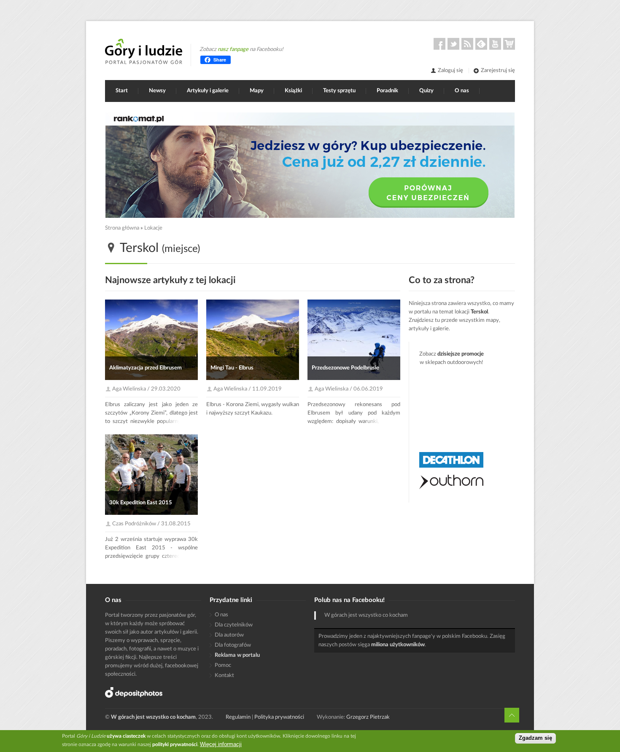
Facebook (439, 44)
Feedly (481, 44)
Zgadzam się (535, 738)
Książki (293, 91)
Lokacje (153, 228)
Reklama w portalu (237, 655)
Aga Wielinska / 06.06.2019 (349, 389)
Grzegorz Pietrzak (368, 717)
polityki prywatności (174, 744)
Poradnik (387, 91)
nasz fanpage (233, 49)
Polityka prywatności (279, 717)
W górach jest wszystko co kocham (366, 615)
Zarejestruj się (498, 70)
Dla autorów (229, 635)
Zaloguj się (450, 70)
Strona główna (122, 228)
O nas (462, 91)
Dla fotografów (233, 645)
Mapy (257, 91)
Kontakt (224, 675)
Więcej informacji (221, 744)
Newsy (157, 91)
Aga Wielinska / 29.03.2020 (146, 389)
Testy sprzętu (339, 91)
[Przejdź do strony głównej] (143, 51)
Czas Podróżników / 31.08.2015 (151, 524)
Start (122, 91)
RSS (467, 44)
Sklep (509, 44)
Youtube (495, 44)
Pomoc (223, 665)
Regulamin (238, 717)
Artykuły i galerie (208, 91)
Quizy (426, 91)
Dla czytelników (234, 625)
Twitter (453, 44)
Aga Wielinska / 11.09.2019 (247, 389)
